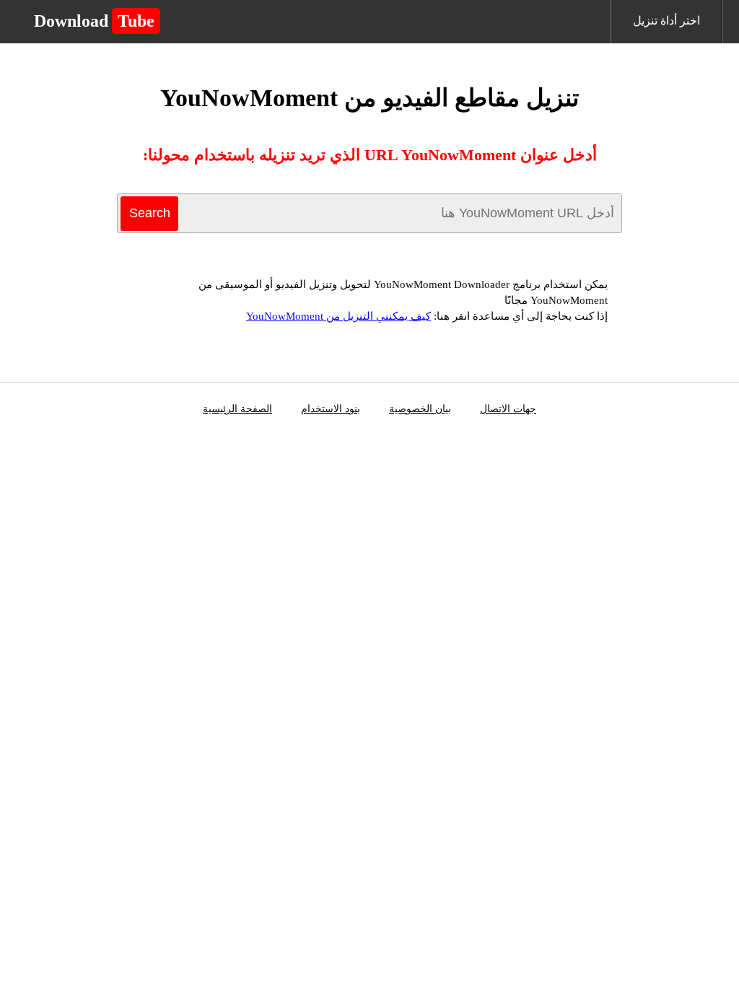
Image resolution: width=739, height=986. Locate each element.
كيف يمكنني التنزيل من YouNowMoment (338, 316)
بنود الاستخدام (330, 408)
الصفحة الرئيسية (237, 408)
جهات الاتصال (508, 408)
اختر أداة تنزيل (666, 20)
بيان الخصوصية (420, 408)
